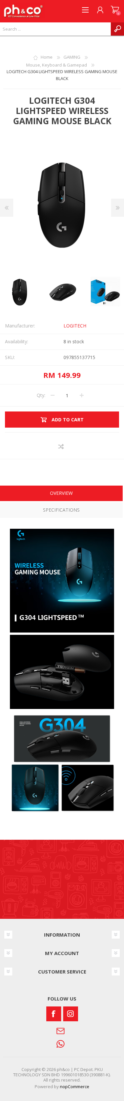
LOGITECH (74, 326)
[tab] (61, 494)
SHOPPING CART (114, 10)
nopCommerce (74, 1086)
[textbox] (55, 29)
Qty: (41, 395)
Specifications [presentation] (61, 510)
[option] (62, 292)
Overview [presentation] (61, 493)
